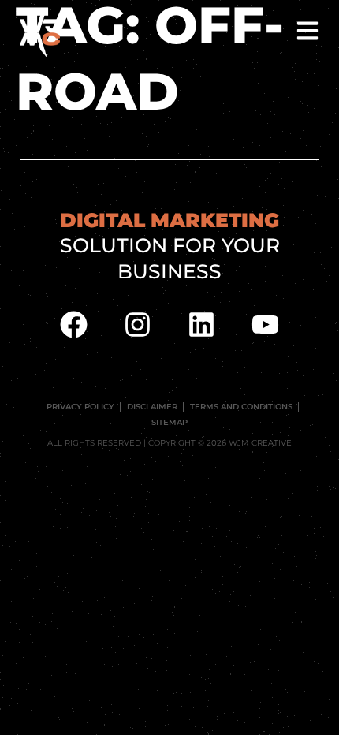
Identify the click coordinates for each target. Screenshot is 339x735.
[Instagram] (138, 324)
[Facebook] (74, 324)
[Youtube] (265, 324)
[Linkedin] (201, 324)
